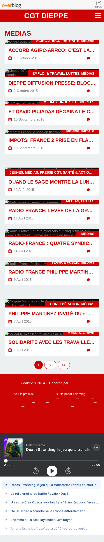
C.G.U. (40, 402)
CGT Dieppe (46, 16)
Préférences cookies (87, 406)
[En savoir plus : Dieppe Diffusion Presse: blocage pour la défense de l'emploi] (52, 83)
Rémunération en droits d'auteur (71, 402)
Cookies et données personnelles (47, 406)
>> (64, 365)
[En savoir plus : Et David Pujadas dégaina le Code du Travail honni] (52, 113)
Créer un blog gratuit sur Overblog (32, 398)
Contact (85, 398)
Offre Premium (10, 406)
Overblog (76, 383)
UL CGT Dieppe (45, 394)
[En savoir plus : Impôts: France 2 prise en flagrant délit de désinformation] (52, 142)
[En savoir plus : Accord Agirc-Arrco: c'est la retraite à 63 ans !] (52, 52)
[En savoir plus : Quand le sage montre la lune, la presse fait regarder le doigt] (52, 181)
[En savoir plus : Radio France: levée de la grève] (52, 212)
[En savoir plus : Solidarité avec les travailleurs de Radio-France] (52, 344)
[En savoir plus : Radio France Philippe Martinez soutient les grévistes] (52, 273)
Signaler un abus (19, 402)
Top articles (67, 398)
